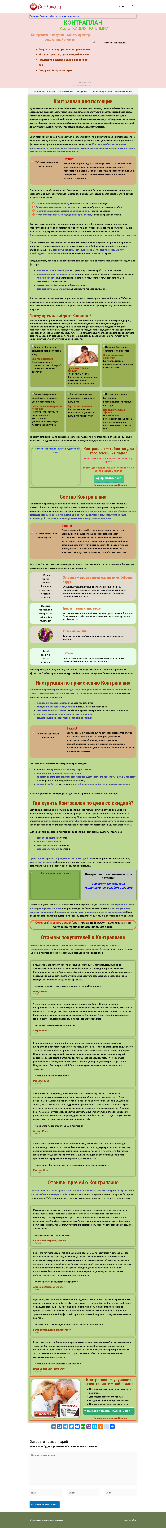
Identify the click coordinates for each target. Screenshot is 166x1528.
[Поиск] (132, 6)
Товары (120, 6)
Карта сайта (130, 1520)
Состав (51, 91)
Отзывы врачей (123, 91)
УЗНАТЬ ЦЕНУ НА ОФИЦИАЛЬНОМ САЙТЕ (108, 1411)
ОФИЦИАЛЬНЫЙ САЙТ (108, 478)
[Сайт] (120, 1493)
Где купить (81, 91)
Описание (39, 91)
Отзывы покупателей (101, 91)
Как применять (65, 91)
